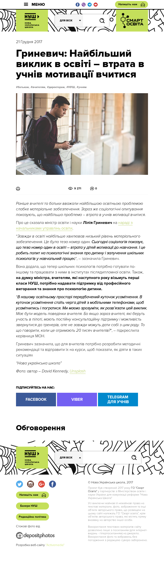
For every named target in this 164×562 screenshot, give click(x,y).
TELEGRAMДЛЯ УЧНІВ (118, 399)
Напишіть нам (127, 4)
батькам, (24, 87)
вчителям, (39, 87)
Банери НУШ (28, 506)
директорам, (57, 87)
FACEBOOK (36, 399)
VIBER (77, 399)
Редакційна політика (32, 516)
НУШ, (72, 87)
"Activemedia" (55, 545)
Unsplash (78, 371)
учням (82, 87)
